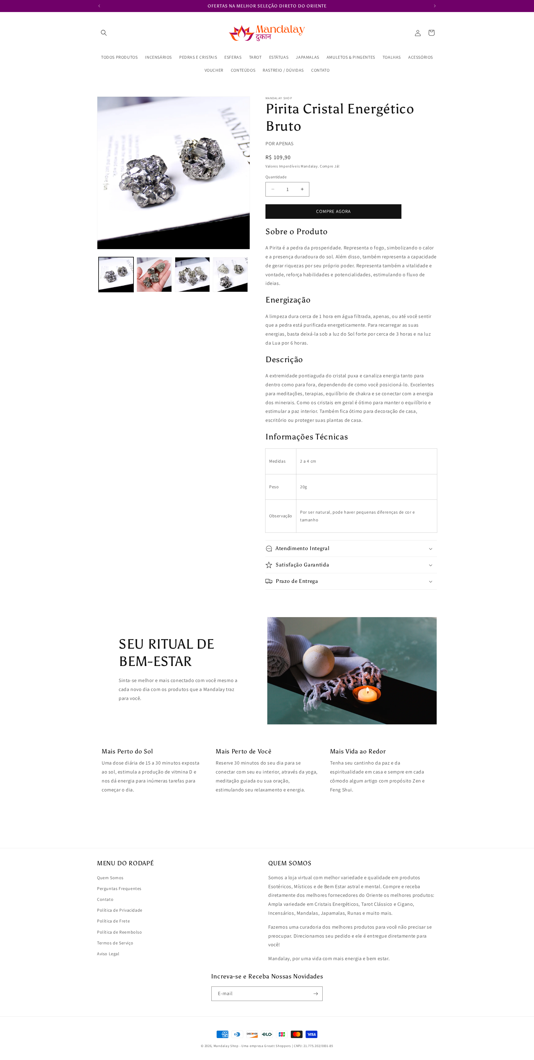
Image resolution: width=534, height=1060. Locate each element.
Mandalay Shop (226, 1046)
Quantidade (275, 177)
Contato (105, 899)
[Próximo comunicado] (435, 6)
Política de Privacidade (119, 910)
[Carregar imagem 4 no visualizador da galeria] (230, 274)
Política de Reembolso (119, 932)
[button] (104, 33)
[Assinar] (315, 993)
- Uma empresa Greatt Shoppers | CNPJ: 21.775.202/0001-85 (286, 1046)
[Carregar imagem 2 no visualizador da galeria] (154, 274)
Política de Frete (113, 921)
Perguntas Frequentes (119, 888)
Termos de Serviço (115, 943)
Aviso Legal (108, 953)
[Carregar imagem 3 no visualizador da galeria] (192, 274)
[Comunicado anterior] (99, 6)
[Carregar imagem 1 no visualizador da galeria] (116, 274)
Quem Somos (110, 877)
